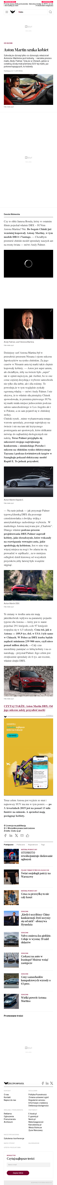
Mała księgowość (35, 1122)
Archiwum (8, 1122)
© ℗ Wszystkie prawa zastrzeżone (19, 828)
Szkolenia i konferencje (14, 1138)
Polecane (21, 845)
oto (20, 12)
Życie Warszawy (35, 1130)
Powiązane (8, 845)
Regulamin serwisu (36, 1100)
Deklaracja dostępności (38, 1106)
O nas (6, 1094)
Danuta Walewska (12, 214)
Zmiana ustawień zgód (38, 1097)
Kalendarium (33, 1143)
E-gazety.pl (33, 1116)
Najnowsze (33, 845)
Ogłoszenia (9, 1116)
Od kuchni (8, 43)
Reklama (8, 1114)
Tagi (43, 845)
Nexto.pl (32, 1119)
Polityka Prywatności (37, 1094)
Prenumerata (10, 1119)
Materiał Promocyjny (29, 849)
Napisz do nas (10, 1100)
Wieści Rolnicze (35, 1127)
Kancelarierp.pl (34, 1125)
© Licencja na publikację (15, 825)
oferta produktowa (12, 1147)
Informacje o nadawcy (38, 1103)
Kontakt (7, 1097)
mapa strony (9, 1143)
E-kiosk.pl (32, 1114)
